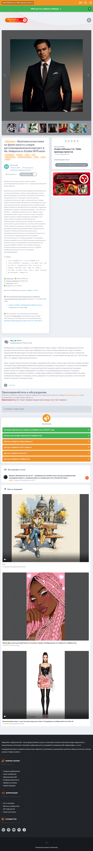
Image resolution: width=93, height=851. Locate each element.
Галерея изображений (11, 771)
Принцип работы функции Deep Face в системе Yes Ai (23, 321)
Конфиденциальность (11, 780)
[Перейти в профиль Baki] (5, 477)
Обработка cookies (10, 783)
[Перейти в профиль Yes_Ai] (6, 341)
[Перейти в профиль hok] (6, 166)
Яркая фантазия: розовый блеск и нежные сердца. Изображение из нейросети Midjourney (39, 643)
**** (3, 564)
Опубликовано (21, 343)
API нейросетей (9, 809)
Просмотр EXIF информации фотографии (71, 165)
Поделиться (12, 174)
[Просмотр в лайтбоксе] (46, 75)
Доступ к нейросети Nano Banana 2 (18, 441)
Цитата (12, 385)
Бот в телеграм (8, 803)
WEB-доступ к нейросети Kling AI (45, 9)
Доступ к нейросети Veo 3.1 (15, 453)
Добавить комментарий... (15, 409)
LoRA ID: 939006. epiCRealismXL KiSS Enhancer (25, 305)
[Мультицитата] (5, 385)
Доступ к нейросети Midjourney (17, 459)
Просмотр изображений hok (20, 170)
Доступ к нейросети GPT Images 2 (18, 447)
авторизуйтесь (72, 395)
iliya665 (7, 567)
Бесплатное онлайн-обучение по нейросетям (23, 435)
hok (16, 165)
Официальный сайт (10, 777)
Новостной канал (9, 812)
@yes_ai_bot (33, 290)
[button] (4, 128)
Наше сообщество (10, 774)
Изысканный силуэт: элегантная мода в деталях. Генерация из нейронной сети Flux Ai (37, 721)
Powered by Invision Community (46, 847)
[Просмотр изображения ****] (45, 528)
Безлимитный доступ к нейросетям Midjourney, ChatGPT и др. (29, 430)
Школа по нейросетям (11, 806)
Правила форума (9, 786)
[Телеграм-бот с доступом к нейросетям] (71, 184)
